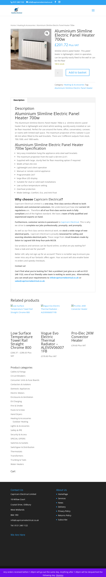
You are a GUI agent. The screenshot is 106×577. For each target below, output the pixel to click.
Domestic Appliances (20, 388)
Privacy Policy (64, 511)
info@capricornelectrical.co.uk (25, 520)
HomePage (63, 494)
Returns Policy (64, 515)
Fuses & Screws (18, 410)
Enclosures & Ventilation (22, 397)
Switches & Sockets (19, 443)
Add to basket (77, 72)
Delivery (62, 506)
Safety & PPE (16, 430)
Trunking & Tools (18, 460)
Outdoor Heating (20, 421)
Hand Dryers (16, 414)
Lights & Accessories (20, 426)
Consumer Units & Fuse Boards (25, 380)
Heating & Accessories (26, 25)
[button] (46, 33)
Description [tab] (19, 100)
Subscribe (62, 519)
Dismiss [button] (59, 575)
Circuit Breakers (18, 375)
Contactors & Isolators (21, 384)
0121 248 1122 (21, 525)
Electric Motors (17, 393)
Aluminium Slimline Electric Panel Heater (74, 88)
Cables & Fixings (18, 371)
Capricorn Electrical (47, 199)
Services (62, 498)
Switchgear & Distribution (22, 447)
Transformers (17, 455)
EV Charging (16, 401)
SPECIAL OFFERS (18, 438)
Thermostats (16, 451)
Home (13, 25)
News (60, 502)
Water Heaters (17, 464)
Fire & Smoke (17, 405)
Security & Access (19, 434)
